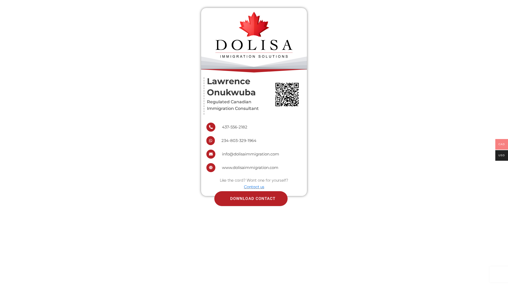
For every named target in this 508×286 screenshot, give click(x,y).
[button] (251, 198)
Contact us (254, 187)
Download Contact (253, 198)
